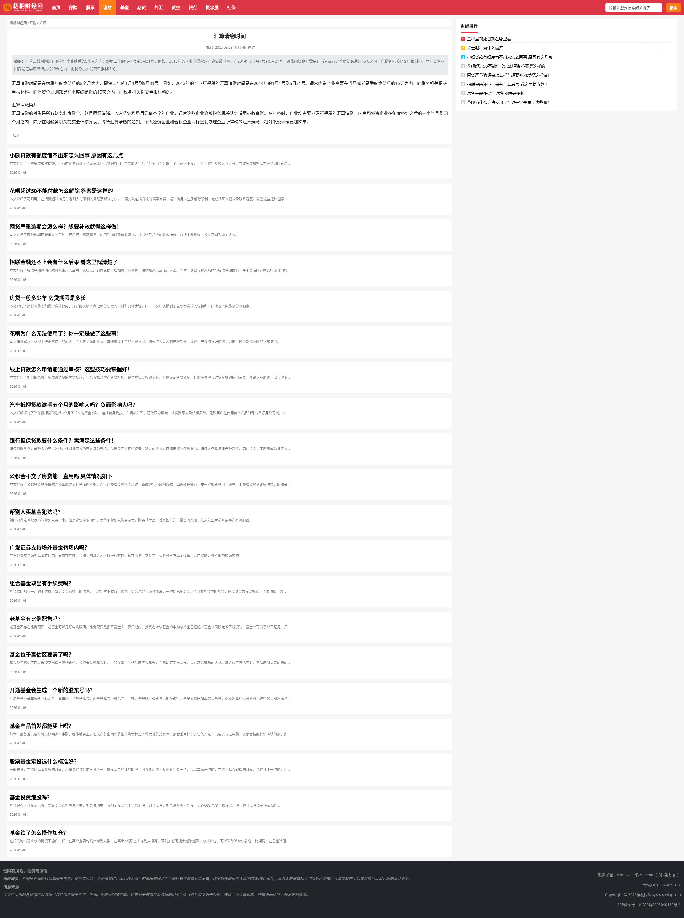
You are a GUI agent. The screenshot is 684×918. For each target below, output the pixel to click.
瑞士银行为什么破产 (482, 47)
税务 (388, 61)
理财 (107, 7)
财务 (59, 113)
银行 (193, 7)
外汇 (158, 7)
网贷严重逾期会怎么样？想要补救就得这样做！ (506, 75)
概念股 (212, 7)
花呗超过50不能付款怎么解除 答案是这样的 (503, 66)
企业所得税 (194, 61)
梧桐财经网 (18, 22)
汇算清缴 (32, 61)
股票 (90, 7)
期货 (141, 7)
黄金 (176, 7)
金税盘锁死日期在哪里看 (486, 38)
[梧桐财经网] (23, 8)
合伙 (178, 122)
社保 (231, 7)
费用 (140, 113)
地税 (50, 122)
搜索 (673, 7)
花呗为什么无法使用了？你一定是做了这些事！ (506, 102)
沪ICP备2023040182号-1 (660, 904)
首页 (56, 7)
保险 (73, 7)
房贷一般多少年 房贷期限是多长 (493, 93)
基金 (124, 7)
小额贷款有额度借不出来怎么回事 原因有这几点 (507, 57)
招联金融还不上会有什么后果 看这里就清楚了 (505, 84)
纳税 (59, 61)
